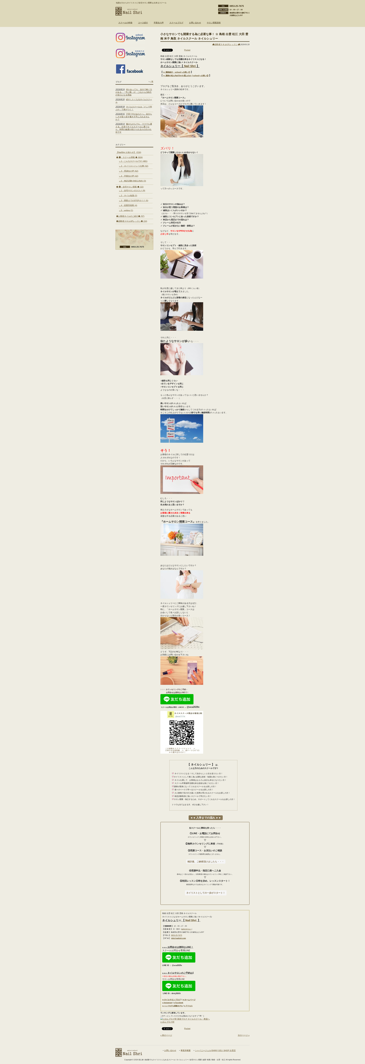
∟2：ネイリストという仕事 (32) (133, 166)
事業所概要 (186, 1050)
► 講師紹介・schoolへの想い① (176, 72)
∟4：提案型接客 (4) (128, 205)
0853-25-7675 (176, 935)
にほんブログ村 (167, 1022)
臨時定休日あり (186, 929)
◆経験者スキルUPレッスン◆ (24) (131, 221)
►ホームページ (188, 1000)
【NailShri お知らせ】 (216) (128, 152)
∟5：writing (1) (126, 210)
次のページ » (244, 1035)
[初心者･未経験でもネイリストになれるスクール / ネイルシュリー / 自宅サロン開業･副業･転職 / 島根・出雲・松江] (128, 14)
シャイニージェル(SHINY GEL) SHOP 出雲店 (215, 1050)
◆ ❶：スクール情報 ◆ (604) (129, 157)
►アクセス (188, 1006)
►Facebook (178, 1003)
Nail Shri (190, 66)
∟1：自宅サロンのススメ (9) (132, 190)
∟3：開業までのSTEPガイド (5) (133, 200)
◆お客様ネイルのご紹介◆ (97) (130, 216)
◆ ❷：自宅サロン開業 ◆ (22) (130, 187)
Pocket (187, 50)
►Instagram (167, 1003)
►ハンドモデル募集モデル (172, 1006)
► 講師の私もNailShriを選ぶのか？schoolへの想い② (185, 76)
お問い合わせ (170, 1050)
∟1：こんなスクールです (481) (133, 161)
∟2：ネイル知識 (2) (128, 195)
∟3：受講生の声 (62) (128, 171)
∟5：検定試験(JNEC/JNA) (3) (132, 181)
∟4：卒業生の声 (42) (128, 176)
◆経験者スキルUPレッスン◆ (226, 44)
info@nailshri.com (178, 938)
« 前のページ (166, 1035)
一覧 (151, 81)
